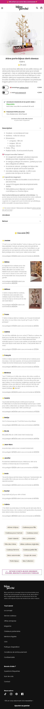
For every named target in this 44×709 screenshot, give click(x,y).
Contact (7, 682)
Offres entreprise (10, 621)
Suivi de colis (8, 676)
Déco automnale (13, 555)
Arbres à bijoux (13, 527)
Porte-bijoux (14, 561)
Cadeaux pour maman (13, 533)
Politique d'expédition (12, 647)
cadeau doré (23, 87)
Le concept (8, 611)
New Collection (28, 561)
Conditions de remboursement (15, 652)
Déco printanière (29, 539)
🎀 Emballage (19, 87)
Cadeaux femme (12, 550)
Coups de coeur (30, 555)
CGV (5, 642)
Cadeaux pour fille (29, 527)
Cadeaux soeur (32, 533)
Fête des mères (10, 544)
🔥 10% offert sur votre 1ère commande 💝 (22, 2)
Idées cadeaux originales (29, 544)
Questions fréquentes (12, 671)
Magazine (7, 626)
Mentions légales (10, 637)
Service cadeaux (10, 616)
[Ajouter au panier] (22, 705)
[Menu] (2, 8)
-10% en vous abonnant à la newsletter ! (18, 701)
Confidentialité (9, 657)
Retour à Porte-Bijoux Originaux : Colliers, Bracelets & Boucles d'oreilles (22, 572)
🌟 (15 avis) (22, 65)
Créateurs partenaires (12, 631)
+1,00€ (39, 87)
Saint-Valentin (13, 539)
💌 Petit (18, 92)
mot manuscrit (20, 92)
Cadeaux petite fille (30, 550)
